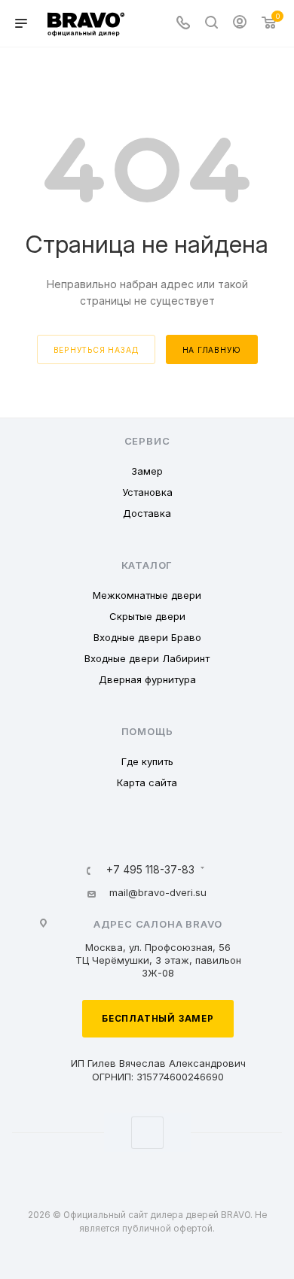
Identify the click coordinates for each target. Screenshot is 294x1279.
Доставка (147, 513)
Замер (147, 471)
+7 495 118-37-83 (150, 870)
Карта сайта (147, 782)
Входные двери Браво (147, 637)
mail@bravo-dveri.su (158, 892)
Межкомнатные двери (147, 595)
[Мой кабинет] (240, 23)
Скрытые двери (147, 616)
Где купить (147, 761)
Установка (147, 492)
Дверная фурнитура (147, 679)
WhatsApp (147, 1132)
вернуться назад (96, 349)
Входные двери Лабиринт (147, 658)
